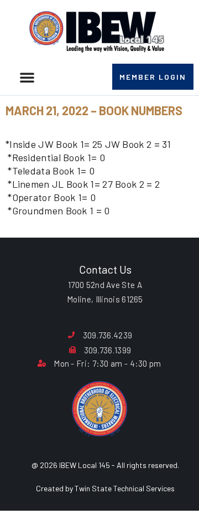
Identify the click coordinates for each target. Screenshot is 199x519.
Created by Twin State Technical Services (105, 488)
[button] (27, 77)
